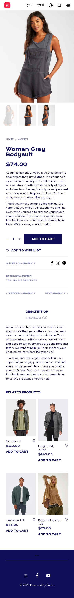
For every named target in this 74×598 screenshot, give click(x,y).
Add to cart (17, 451)
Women (23, 139)
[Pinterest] (65, 264)
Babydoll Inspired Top (49, 521)
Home (10, 139)
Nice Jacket (13, 441)
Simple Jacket (15, 520)
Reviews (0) (37, 317)
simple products (25, 280)
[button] (28, 5)
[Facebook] (53, 264)
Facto (50, 585)
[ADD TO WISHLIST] (34, 441)
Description (37, 311)
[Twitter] (59, 264)
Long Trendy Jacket (46, 447)
